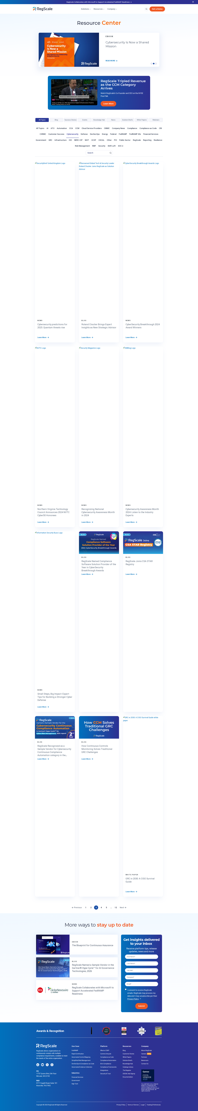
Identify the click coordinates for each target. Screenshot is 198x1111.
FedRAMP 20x (135, 134)
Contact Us (144, 1064)
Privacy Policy (133, 999)
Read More (111, 61)
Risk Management (82, 146)
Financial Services (150, 134)
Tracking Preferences (154, 1105)
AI (47, 128)
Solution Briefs (127, 1060)
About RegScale (146, 1050)
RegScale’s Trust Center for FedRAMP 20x (125, 44)
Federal (113, 134)
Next (122, 907)
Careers (143, 1054)
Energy (105, 134)
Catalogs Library (128, 1067)
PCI (115, 140)
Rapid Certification (78, 1054)
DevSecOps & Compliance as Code (83, 1064)
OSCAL (101, 140)
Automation (62, 128)
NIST (87, 140)
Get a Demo (157, 9)
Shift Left (112, 146)
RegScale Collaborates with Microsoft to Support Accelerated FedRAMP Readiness (93, 990)
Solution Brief (115, 36)
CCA (71, 128)
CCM (77, 128)
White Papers (127, 1057)
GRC (50, 140)
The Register (127, 1070)
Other (109, 140)
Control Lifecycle (105, 1054)
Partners (144, 1057)
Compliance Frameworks (108, 1067)
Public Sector (125, 140)
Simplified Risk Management (81, 1060)
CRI (160, 128)
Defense (84, 134)
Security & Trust (105, 1073)
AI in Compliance (105, 1064)
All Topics (40, 128)
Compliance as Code (148, 128)
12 (116, 907)
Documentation (128, 1077)
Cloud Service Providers (92, 128)
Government (41, 140)
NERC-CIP (78, 140)
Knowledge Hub (128, 1064)
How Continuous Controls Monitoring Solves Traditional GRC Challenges (96, 749)
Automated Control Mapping (81, 1057)
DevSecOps (95, 134)
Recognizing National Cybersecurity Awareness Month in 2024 (98, 512)
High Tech (75, 1084)
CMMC (107, 128)
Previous (78, 907)
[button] (74, 92)
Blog (124, 1050)
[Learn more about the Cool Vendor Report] (147, 1075)
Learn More (108, 103)
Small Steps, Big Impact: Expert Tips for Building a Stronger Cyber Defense (54, 697)
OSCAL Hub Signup (129, 1073)
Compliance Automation (108, 1060)
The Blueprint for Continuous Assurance (92, 945)
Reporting (147, 140)
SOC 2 (120, 146)
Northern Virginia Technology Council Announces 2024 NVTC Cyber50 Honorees (53, 512)
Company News (118, 128)
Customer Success (56, 134)
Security (101, 146)
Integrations (104, 1070)
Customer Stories (128, 1054)
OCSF (93, 140)
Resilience (158, 140)
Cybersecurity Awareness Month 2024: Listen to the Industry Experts (142, 512)
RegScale (137, 140)
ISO (70, 140)
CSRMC (43, 134)
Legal (142, 1105)
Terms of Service (133, 1105)
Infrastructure (61, 140)
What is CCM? (104, 1050)
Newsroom (144, 1060)
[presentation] (69, 50)
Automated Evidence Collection (82, 1067)
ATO (52, 128)
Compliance (132, 128)
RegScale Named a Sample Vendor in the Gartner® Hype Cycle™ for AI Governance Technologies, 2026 (93, 968)
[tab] (151, 63)
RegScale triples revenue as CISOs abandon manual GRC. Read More (99, 2)
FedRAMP (123, 134)
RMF (94, 146)
